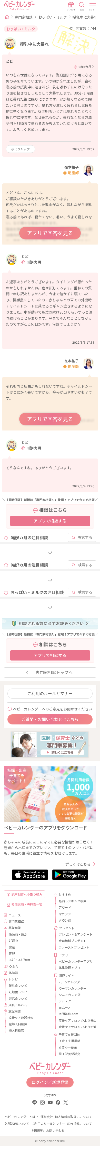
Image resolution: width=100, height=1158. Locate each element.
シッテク (65, 1001)
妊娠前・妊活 (18, 934)
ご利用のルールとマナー (50, 693)
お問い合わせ (55, 1130)
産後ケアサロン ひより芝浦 (75, 1027)
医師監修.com (68, 1014)
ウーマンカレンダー (72, 988)
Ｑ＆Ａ (13, 966)
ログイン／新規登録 (50, 1082)
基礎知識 (14, 927)
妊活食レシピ (18, 998)
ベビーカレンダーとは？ (21, 1116)
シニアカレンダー (71, 994)
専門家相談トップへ (54, 672)
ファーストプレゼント (74, 947)
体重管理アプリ (69, 967)
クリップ (23, 149)
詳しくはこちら (78, 864)
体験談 (13, 973)
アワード (65, 907)
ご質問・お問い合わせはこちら (50, 719)
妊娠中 (13, 940)
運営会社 (47, 1116)
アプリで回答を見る (50, 233)
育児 (12, 953)
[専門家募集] (49, 744)
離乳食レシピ (18, 985)
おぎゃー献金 (68, 1047)
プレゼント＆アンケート (75, 934)
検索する (85, 537)
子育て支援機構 (69, 1041)
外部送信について (17, 1123)
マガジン (65, 914)
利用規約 (38, 1130)
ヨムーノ (65, 1007)
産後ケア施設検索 (21, 1017)
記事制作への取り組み (27, 894)
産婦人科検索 (18, 1024)
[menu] (92, 6)
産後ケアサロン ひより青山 (75, 1020)
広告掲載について (79, 1123)
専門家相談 (24, 17)
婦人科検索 (16, 1030)
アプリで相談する (50, 521)
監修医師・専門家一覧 (27, 904)
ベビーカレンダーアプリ (75, 961)
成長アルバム (17, 1005)
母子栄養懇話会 (69, 1054)
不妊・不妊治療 (19, 960)
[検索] (81, 6)
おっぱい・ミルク (52, 17)
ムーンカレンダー (71, 982)
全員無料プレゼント (72, 940)
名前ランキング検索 (72, 901)
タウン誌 (65, 920)
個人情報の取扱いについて (73, 1116)
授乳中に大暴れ (85, 17)
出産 (12, 947)
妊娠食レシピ (18, 992)
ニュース (15, 915)
